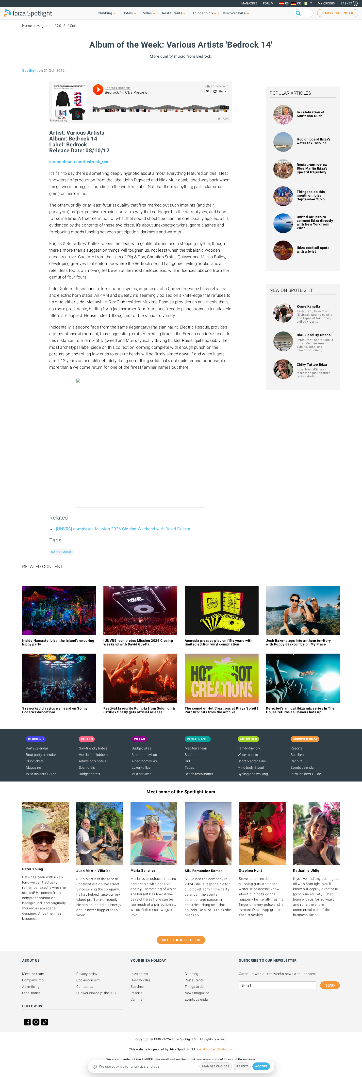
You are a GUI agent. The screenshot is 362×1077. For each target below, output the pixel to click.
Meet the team (33, 974)
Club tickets (35, 761)
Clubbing (191, 974)
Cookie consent (88, 980)
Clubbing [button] (105, 13)
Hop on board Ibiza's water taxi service (313, 141)
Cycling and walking (253, 774)
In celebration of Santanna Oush (311, 114)
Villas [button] (147, 13)
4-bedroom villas (144, 761)
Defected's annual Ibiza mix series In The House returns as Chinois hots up (300, 710)
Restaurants (194, 980)
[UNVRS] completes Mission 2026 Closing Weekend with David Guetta (123, 528)
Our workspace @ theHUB (96, 993)
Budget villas (141, 748)
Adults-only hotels (92, 761)
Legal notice (31, 993)
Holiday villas (140, 980)
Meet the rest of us (181, 940)
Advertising (30, 987)
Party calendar (37, 748)
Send (330, 985)
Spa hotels (87, 767)
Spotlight (30, 70)
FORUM (268, 3)
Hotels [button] (127, 13)
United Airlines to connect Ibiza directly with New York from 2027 (315, 222)
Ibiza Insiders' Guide (41, 774)
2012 (61, 26)
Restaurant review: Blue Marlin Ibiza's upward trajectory (313, 168)
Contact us (84, 987)
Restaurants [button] (172, 13)
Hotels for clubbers (93, 755)
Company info (33, 980)
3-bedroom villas (144, 755)
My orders (326, 3)
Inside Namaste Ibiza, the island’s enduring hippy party (58, 642)
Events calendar (303, 767)
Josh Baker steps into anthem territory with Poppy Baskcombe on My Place (298, 642)
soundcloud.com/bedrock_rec (78, 161)
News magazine (197, 993)
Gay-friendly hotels (93, 748)
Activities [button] (248, 739)
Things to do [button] (202, 13)
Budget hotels (89, 774)
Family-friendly (249, 748)
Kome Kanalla (308, 306)
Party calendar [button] (337, 13)
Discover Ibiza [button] (234, 13)
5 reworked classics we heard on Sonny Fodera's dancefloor (55, 710)
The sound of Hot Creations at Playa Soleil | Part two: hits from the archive (221, 710)
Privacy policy (86, 974)
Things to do (194, 987)
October (76, 26)
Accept (261, 1066)
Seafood (191, 755)
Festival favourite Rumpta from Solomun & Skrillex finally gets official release (139, 710)
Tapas (189, 767)
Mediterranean (196, 748)
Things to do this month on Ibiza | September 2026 (311, 195)
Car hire (296, 761)
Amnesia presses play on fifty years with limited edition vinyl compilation (218, 642)
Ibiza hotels (139, 974)
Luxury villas (141, 767)
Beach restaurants (199, 774)
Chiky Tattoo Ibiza (312, 364)
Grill (188, 761)
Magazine (249, 3)
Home (27, 26)
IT (311, 3)
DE (299, 3)
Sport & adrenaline (252, 761)
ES (287, 3)
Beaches (297, 755)
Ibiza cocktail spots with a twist (313, 249)
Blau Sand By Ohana (314, 335)
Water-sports (248, 755)
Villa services (141, 774)
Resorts (296, 748)
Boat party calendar (41, 755)
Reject (242, 1066)
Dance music (61, 552)
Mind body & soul (251, 767)
